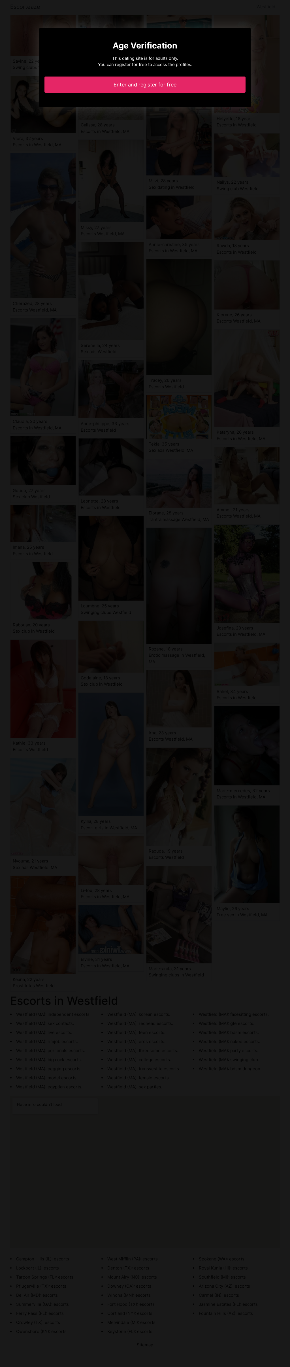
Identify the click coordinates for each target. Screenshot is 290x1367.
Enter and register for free (145, 85)
